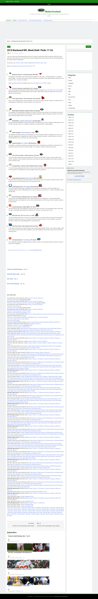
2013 (70, 153)
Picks (70, 102)
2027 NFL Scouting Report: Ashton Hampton (20, 569)
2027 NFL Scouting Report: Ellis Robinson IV (20, 552)
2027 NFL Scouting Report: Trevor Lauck (19, 585)
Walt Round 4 (33, 362)
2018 (70, 139)
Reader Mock (29, 379)
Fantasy (70, 80)
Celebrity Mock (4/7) (32, 423)
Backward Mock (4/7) (43, 411)
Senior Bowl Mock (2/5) (29, 477)
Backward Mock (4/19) (17, 335)
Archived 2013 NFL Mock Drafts (55, 379)
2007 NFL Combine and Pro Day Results (18, 319)
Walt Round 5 (41, 362)
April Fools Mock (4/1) (55, 355)
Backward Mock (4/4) (36, 389)
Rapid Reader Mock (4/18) (18, 378)
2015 (70, 147)
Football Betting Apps (47, 20)
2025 (70, 120)
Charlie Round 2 (27, 363)
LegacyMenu (8, 20)
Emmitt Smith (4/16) (29, 335)
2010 (70, 161)
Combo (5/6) (37, 432)
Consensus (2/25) (34, 347)
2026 (70, 117)
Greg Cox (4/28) (35, 354)
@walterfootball (16, 83)
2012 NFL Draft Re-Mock (28, 510)
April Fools (23, 315)
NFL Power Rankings (13, 283)
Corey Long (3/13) (56, 456)
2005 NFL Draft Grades (13, 307)
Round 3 (40, 298)
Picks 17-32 (36, 338)
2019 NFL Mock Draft (40, 63)
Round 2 (35, 298)
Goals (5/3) (36, 387)
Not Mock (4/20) (53, 432)
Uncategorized (72, 108)
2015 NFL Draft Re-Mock (43, 509)
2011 (70, 158)
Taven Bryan (26, 240)
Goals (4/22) (44, 421)
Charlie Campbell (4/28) (27, 410)
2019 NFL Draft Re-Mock (42, 507)
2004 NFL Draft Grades (28, 303)
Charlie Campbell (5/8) (27, 387)
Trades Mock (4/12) (13, 400)
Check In (15, 20)
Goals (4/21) (44, 432)
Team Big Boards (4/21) (14, 355)
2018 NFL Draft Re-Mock (57, 507)
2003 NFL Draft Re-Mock (47, 514)
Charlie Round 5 (59, 362)
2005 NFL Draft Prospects (14, 306)
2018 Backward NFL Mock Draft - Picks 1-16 (21, 250)
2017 (70, 142)
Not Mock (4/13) (41, 378)
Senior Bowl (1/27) (19, 435)
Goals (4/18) (45, 455)
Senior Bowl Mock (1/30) (29, 467)
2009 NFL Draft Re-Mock (14, 512)
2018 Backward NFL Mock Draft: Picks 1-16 (23, 66)
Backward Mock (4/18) (47, 466)
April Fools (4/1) (48, 330)
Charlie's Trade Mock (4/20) (50, 376)
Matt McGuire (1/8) (29, 357)
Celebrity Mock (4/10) (24, 400)
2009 (70, 164)
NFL (69, 94)
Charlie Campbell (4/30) (26, 399)
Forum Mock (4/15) (38, 330)
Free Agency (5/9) (25, 354)
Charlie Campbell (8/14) (27, 506)
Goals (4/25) (37, 399)
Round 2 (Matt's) (52, 343)
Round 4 (45, 314)
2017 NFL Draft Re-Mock (14, 509)
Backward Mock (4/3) (36, 400)
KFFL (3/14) (11, 336)
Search (88, 46)
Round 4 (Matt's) (42, 341)
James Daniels (26, 132)
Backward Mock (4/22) (46, 354)
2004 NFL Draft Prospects (14, 303)
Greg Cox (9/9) (24, 368)
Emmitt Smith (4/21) (48, 328)
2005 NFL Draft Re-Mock (18, 514)
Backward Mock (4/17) (17, 367)
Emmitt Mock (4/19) (50, 365)
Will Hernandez (25, 215)
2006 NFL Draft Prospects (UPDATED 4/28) (18, 311)
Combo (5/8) (37, 410)
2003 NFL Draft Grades (13, 299)
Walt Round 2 (11, 363)
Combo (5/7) (37, 421)
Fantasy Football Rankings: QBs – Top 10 (19, 536)
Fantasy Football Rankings (14, 269)
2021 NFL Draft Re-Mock (13, 507)
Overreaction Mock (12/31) (48, 447)
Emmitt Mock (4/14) (31, 378)
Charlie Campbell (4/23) (27, 455)
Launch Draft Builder (79, 176)
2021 (70, 131)
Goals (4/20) (44, 443)
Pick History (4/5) (51, 378)
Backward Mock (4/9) (20, 423)
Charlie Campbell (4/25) (27, 376)
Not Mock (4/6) (45, 355)
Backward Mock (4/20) (38, 346)
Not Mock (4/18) (53, 443)
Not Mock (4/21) (53, 421)
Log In (49, 4)
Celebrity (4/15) (28, 367)
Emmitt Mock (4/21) (58, 354)
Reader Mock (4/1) (57, 367)
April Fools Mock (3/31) (40, 491)
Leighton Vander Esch (26, 120)
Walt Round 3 (19, 363)
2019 (70, 136)
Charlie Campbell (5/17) (26, 466)
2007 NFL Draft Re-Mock (44, 512)
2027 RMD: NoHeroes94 (73, 179)
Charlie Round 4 (50, 362)
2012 (70, 156)
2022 (70, 128)
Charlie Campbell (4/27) (26, 421)
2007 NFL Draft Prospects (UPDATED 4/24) (18, 317)
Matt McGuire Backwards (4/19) (24, 330)
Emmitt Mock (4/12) (54, 455)
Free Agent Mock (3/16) (44, 456)
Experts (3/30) (60, 335)
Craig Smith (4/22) (37, 328)
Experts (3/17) (17, 347)
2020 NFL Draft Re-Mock (28, 507)
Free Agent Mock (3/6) (14, 368)
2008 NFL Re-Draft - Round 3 (15, 325)
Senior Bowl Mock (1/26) (24, 447)
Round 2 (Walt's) (32, 343)
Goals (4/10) (36, 367)
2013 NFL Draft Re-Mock (14, 510)
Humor (70, 86)
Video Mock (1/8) (36, 447)
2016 (70, 144)
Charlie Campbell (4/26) (26, 365)
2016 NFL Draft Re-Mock (28, 509)
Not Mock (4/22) (53, 410)
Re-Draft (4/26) (25, 333)
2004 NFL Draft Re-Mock (32, 514)
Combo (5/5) (37, 443)
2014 (70, 150)
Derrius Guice (30, 178)
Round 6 (56, 314)
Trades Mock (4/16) (19, 411)
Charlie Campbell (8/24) (27, 504)
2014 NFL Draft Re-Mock (57, 509)
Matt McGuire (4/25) (26, 328)
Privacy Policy (64, 596)
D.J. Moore (25, 143)
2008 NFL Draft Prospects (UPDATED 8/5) (18, 327)
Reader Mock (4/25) (46, 333)
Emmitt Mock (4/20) (55, 387)
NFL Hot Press (72, 97)
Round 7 (61, 314)
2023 (70, 125)
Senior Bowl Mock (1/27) (14, 458)
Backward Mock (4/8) (31, 434)
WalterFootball (53, 11)
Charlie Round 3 (37, 363)
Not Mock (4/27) (44, 387)
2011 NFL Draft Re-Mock (42, 510)
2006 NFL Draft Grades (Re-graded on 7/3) (18, 312)
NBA (70, 91)
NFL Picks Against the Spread (35, 20)
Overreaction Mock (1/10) (43, 477)
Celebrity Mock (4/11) (24, 389)
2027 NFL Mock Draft (22, 20)
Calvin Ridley (26, 186)
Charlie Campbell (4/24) (27, 496)
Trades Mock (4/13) (13, 389)
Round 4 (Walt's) (32, 341)
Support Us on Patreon (41, 83)
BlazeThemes (58, 596)
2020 (70, 133)
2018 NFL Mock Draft (21, 63)
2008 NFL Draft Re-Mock (29, 512)
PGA (70, 99)
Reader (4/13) (25, 347)
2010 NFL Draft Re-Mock (57, 510)
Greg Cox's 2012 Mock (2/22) (15, 357)
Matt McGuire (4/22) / (26, 346)
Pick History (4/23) (39, 365)
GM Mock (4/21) (38, 376)
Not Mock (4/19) (45, 399)
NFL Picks (10, 279)
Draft (9, 46)
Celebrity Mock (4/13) (26, 355)
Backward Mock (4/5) (42, 445)
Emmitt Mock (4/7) (30, 445)
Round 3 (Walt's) (42, 343)
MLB (70, 88)
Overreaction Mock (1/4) (34, 413)
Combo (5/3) (37, 455)
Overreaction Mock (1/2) (23, 424)
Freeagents (71, 83)
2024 (70, 122)
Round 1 (30, 298)
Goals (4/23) (44, 410)
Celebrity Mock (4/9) (40, 335)
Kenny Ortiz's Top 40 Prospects (39, 317)
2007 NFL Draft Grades (13, 320)
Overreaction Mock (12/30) (27, 391)
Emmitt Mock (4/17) (50, 346)
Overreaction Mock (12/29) (21, 402)
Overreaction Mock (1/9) (23, 487)
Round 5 (51, 314)
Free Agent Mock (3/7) (40, 379)
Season (70, 105)
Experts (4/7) (36, 355)
